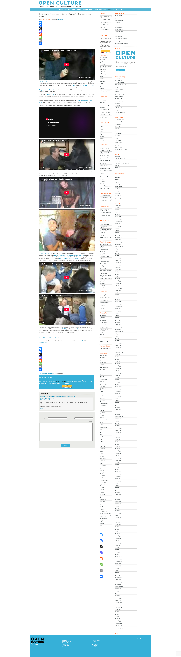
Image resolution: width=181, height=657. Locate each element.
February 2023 (118, 280)
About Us (64, 640)
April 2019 (117, 361)
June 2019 (117, 358)
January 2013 (118, 494)
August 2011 (118, 524)
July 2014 (117, 462)
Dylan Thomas (118, 107)
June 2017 (117, 400)
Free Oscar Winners (104, 117)
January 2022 (118, 303)
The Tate (102, 254)
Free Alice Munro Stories (105, 167)
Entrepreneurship (104, 403)
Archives (102, 364)
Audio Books (103, 371)
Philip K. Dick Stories (104, 152)
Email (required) (43, 418)
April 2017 (117, 404)
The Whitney (103, 258)
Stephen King (103, 181)
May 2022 (117, 296)
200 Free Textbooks (104, 27)
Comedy (102, 381)
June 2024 (117, 251)
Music (101, 461)
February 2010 (118, 556)
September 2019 (119, 352)
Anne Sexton (118, 109)
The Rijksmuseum (104, 249)
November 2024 (118, 242)
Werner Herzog (118, 186)
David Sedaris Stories (105, 180)
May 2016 (117, 423)
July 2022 (117, 292)
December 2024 (118, 241)
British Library (103, 263)
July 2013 (117, 483)
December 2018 (118, 368)
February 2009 (118, 577)
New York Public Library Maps (105, 276)
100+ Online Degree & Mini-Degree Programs (105, 18)
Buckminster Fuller (119, 31)
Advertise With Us (120, 70)
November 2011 (118, 519)
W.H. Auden (117, 135)
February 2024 (118, 258)
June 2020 (117, 336)
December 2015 (118, 432)
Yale (101, 525)
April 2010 (117, 552)
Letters (101, 441)
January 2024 (118, 260)
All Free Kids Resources (105, 237)
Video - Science (104, 516)
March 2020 (117, 342)
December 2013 (118, 474)
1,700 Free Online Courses (106, 16)
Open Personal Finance (105, 348)
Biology (101, 61)
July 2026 (117, 207)
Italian (101, 134)
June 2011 (117, 528)
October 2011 (118, 520)
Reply (41, 408)
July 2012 (117, 505)
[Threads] (67, 28)
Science (102, 492)
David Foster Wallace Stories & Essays (105, 156)
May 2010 (117, 551)
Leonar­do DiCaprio (44, 253)
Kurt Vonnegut (103, 324)
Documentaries (103, 104)
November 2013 (118, 476)
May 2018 (117, 381)
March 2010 (117, 554)
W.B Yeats (117, 103)
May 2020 (117, 338)
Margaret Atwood (104, 329)
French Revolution (104, 266)
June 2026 (117, 209)
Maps (101, 449)
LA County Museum (104, 259)
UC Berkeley (103, 509)
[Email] (67, 40)
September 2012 (119, 501)
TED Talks (102, 501)
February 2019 (118, 365)
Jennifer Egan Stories (105, 168)
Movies (94, 643)
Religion (102, 88)
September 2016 (119, 416)
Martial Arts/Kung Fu (105, 105)
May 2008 (117, 593)
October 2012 (118, 499)
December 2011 (118, 517)
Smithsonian (103, 251)
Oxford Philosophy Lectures (121, 43)
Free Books (102, 222)
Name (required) (70, 418)
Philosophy (102, 81)
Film (44, 19)
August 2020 (118, 333)
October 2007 (118, 605)
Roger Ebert (117, 193)
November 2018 (118, 370)
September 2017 (119, 395)
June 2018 (117, 379)
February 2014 (118, 471)
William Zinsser (103, 322)
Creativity (102, 386)
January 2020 (118, 345)
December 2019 (118, 347)
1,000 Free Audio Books (105, 22)
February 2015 (118, 450)
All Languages (103, 140)
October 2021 (118, 308)
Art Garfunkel (118, 144)
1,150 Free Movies (104, 21)
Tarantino (117, 179)
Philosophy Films (119, 198)
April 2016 (117, 425)
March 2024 (117, 257)
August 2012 (118, 503)
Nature (101, 463)
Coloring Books (103, 287)
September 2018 (119, 373)
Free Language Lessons (105, 229)
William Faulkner (119, 96)
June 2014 (117, 464)
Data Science (103, 69)
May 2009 (117, 572)
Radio (101, 485)
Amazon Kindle (103, 355)
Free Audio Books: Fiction (106, 197)
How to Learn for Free (105, 425)
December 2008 (118, 581)
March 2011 (117, 533)
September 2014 (119, 458)
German (102, 133)
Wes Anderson (118, 190)
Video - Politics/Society (105, 515)
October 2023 (118, 265)
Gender (102, 415)
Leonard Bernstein (119, 27)
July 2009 (117, 568)
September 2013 (119, 480)
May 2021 (117, 317)
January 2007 (118, 621)
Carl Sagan (117, 22)
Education (102, 400)
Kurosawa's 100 (118, 177)
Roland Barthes (118, 36)
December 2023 (118, 262)
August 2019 (118, 354)
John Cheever (118, 110)
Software (102, 494)
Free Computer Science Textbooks (105, 213)
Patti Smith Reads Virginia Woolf (122, 86)
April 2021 (117, 319)
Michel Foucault (118, 15)
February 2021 (118, 322)
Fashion (102, 407)
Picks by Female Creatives (121, 149)
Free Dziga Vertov (104, 116)
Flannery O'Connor (119, 98)
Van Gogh (102, 285)
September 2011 (119, 522)
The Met (102, 246)
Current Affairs (103, 388)
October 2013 (118, 478)
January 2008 (118, 600)
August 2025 (118, 226)
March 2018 (117, 384)
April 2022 (117, 297)
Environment (103, 74)
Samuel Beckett (118, 142)
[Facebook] (67, 25)
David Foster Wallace (120, 112)
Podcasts (102, 475)
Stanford (102, 497)
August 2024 (118, 248)
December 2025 (118, 219)
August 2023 (118, 269)
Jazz (101, 432)
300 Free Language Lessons (104, 30)
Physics (101, 83)
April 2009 (117, 574)
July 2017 (117, 398)
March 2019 (117, 363)
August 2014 (118, 460)
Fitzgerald (102, 317)
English (101, 129)
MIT (101, 455)
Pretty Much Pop (104, 480)
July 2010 (117, 547)
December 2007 (118, 602)
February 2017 (118, 407)
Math (101, 79)
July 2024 (117, 250)
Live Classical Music (104, 302)
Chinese (102, 128)
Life (46, 19)
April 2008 (117, 595)
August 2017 (118, 397)
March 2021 (117, 320)
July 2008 (117, 590)
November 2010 (118, 540)
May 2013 (117, 487)
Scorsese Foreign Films (120, 197)
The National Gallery (104, 256)
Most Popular (103, 458)
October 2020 (118, 329)
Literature (102, 78)
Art (101, 366)
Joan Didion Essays (104, 175)
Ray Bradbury (103, 320)
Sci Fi (101, 491)
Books (101, 374)
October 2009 (118, 563)
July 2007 (117, 611)
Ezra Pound (117, 105)
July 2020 (117, 335)
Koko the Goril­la (43, 82)
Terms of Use (65, 645)
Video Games (103, 518)
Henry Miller (117, 130)
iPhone (101, 431)
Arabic (101, 126)
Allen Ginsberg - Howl (120, 102)
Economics (102, 71)
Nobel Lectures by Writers (121, 38)
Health (101, 422)
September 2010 (119, 544)
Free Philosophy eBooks (105, 148)
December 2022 (118, 283)
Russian (102, 136)
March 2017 (117, 405)
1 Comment (60, 19)
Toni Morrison (103, 325)
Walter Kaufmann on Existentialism (123, 33)
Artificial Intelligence (105, 367)
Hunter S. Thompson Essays (105, 172)
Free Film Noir (103, 100)
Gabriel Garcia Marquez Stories (105, 177)
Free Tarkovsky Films (105, 114)
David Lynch (117, 184)
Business (102, 62)
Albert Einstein (118, 87)
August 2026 (118, 205)
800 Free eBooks (104, 26)
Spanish (102, 138)
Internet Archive (103, 427)
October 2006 (118, 627)
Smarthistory (103, 281)
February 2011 (118, 535)
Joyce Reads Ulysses (119, 82)
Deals (101, 393)
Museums (102, 460)
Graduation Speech (104, 419)
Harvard (102, 420)
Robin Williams (48, 172)
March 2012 (117, 512)
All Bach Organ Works (105, 294)
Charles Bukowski (119, 89)
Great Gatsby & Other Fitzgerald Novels (105, 161)
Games (102, 414)
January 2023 (118, 281)
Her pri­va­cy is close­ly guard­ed (47, 90)
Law (101, 439)
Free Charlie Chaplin (104, 111)
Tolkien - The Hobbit (119, 100)
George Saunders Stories (106, 170)
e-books (102, 396)
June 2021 (117, 315)
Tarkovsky (117, 182)
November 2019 (118, 349)
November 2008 (118, 582)
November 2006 (118, 625)
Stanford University (104, 261)
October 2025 (118, 223)
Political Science (103, 85)
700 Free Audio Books (105, 195)
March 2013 (117, 490)
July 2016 (117, 420)
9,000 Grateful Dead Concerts (104, 304)
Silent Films (102, 102)
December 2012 (118, 496)
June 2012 (117, 506)
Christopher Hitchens (120, 131)
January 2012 (118, 515)
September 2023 (119, 267)
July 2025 (117, 228)
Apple (101, 359)
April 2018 (117, 382)
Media (101, 453)
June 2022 (117, 294)
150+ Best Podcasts (104, 24)
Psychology (102, 86)
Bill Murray (117, 91)
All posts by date (104, 341)
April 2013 (117, 489)
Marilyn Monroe (118, 146)
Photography (103, 472)
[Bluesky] (67, 22)
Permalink (51, 373)
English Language (104, 401)
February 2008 (118, 598)
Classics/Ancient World (105, 66)
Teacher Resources (104, 234)
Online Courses (103, 467)
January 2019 (118, 366)
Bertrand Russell (118, 41)
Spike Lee (117, 165)
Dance (101, 389)
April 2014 (117, 467)
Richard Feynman (119, 18)
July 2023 (117, 271)
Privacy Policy (65, 644)
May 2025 (117, 232)
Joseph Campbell (119, 20)
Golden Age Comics (104, 185)
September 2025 (119, 225)
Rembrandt (102, 283)
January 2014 (118, 473)
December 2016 (118, 411)
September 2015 (119, 437)
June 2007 (117, 613)
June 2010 (117, 549)
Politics (102, 479)
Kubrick (116, 175)
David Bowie (118, 140)
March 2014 (117, 469)
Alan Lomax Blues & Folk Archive (105, 307)
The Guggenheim (104, 253)
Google (102, 417)
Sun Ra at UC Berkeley (120, 17)
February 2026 (118, 216)
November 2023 (118, 264)
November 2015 (118, 434)
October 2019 (118, 350)
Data (101, 391)
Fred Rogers (65, 328)
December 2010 (118, 538)
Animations (102, 107)
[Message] (67, 37)
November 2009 (118, 561)
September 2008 (119, 586)
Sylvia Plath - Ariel (119, 80)
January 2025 (118, 239)
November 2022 (118, 285)
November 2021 (118, 306)
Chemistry (102, 64)
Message (90, 421)
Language (102, 436)
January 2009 (118, 579)
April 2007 (117, 616)
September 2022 (119, 288)
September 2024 (119, 246)
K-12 (101, 434)
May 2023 (117, 274)
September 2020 (119, 331)
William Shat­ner (50, 94)
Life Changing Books (105, 188)
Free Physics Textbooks (105, 210)
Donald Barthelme (119, 137)
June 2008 (117, 591)
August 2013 (118, 482)
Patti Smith (117, 126)
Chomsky (102, 183)
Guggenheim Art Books (105, 270)
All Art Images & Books (105, 244)
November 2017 (118, 391)
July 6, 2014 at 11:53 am (46, 400)
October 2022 (118, 287)
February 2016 (118, 428)
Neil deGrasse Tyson (119, 119)
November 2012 (118, 497)
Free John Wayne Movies (105, 112)
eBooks (94, 646)
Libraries (102, 443)
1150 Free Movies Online (105, 99)
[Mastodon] (67, 31)
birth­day (64, 82)
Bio (63, 646)
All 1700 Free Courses (105, 92)
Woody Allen (118, 188)
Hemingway (103, 315)
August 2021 (118, 311)
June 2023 (117, 273)
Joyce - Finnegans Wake (120, 84)
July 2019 (117, 356)
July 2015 (117, 441)
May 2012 (117, 508)
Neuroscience (103, 465)
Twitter (102, 508)
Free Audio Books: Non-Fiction (105, 201)
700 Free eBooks (104, 147)
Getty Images (103, 268)
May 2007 (117, 614)
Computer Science (104, 68)
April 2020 (117, 340)
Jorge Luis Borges (119, 25)
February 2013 (118, 492)
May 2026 (117, 211)
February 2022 (118, 301)
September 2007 (119, 607)
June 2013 (117, 485)
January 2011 (118, 536)
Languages (95, 644)
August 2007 (118, 609)
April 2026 (117, 212)
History (101, 76)
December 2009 (118, 559)
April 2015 (117, 446)
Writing (102, 523)
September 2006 (119, 629)
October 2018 (118, 372)
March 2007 (117, 618)
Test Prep (102, 235)
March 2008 (117, 597)
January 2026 (118, 218)
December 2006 (118, 623)
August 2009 (118, 567)
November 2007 (118, 604)
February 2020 (118, 343)
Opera (101, 468)
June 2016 (117, 421)
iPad (101, 429)
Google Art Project (104, 265)
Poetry (101, 477)
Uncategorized (103, 511)
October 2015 (118, 435)
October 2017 (118, 393)
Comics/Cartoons (104, 383)
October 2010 (118, 542)
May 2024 (117, 253)
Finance (102, 410)
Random (102, 487)
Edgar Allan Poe (104, 165)
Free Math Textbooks (105, 215)
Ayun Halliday (44, 373)
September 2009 (119, 565)
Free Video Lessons (104, 224)
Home (63, 639)
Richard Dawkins (119, 29)
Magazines (102, 448)
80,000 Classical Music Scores (105, 298)
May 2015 (117, 444)
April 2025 (117, 234)
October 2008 (118, 584)
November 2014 (118, 455)
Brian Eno (117, 128)
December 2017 (118, 389)
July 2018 (117, 377)
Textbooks (94, 645)
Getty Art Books (103, 273)
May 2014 (117, 466)
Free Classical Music (104, 300)
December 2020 (118, 326)
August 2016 (118, 418)
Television (50, 19)
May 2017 (117, 402)
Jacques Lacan (118, 34)
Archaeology (103, 360)
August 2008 (118, 588)
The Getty (102, 248)
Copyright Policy (66, 643)
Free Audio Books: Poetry (106, 199)
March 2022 (117, 299)
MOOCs (102, 456)
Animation (102, 357)
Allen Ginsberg (118, 124)
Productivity (103, 482)
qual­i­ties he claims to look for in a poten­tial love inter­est (69, 255)
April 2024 (117, 255)
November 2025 (118, 221)
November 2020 (118, 327)
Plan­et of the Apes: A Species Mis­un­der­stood (51, 338)
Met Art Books (103, 272)
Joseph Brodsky (118, 133)
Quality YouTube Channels (104, 231)
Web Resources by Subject (104, 226)
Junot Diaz (117, 169)
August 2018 (118, 375)
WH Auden (117, 156)
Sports (101, 496)
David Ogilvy (103, 330)
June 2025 (117, 230)
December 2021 (118, 304)
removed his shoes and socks (79, 328)
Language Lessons (104, 437)
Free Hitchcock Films (104, 109)
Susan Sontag (118, 195)
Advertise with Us (66, 641)
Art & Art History (104, 57)
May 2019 (117, 359)
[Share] (67, 43)
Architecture (103, 362)
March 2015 (117, 448)
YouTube (102, 527)
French (101, 131)
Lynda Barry (117, 167)
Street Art (102, 280)
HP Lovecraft (103, 163)
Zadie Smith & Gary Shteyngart (122, 163)
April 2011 (117, 531)
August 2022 (118, 290)
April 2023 (117, 276)
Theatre (102, 504)
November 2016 (118, 412)
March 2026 (117, 214)
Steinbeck (102, 332)
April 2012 (117, 510)
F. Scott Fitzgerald (119, 122)
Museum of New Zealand (106, 278)
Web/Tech (102, 520)
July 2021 (117, 313)
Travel (101, 506)
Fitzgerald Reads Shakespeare (122, 94)
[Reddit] (67, 34)
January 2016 (118, 430)
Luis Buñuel (117, 191)
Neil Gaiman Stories (104, 154)
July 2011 (117, 526)
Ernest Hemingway (119, 121)
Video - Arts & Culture (105, 513)
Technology (103, 499)
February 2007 (118, 620)
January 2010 (118, 558)
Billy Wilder (102, 334)
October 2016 (118, 414)
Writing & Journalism (105, 90)
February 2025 (118, 237)
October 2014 (118, 457)
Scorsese (117, 181)
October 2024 (118, 244)
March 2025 (117, 235)
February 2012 (118, 513)
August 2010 (118, 545)
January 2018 (118, 388)
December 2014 (118, 453)
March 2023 (117, 278)
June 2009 (117, 570)
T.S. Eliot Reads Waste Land (121, 78)
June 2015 (117, 443)
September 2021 (119, 310)
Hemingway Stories (104, 158)
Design (101, 395)
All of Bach (102, 295)
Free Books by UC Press (105, 186)
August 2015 (118, 439)
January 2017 (118, 409)
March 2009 (117, 575)
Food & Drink (103, 412)
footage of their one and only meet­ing (69, 258)
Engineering (102, 73)
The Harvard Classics (105, 150)
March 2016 (117, 427)
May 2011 (117, 529)
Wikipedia (102, 521)
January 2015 (118, 451)
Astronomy (102, 59)
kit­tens (73, 85)
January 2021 (118, 324)
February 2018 (118, 386)
